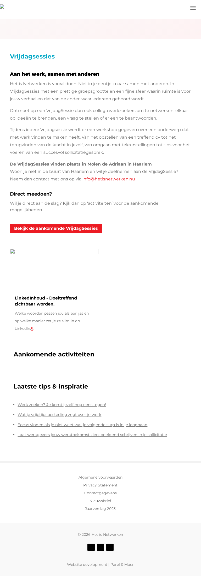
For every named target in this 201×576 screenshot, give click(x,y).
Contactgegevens (100, 493)
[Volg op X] (100, 547)
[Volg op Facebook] (91, 547)
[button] (193, 7)
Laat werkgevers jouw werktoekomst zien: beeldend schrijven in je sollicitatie (92, 434)
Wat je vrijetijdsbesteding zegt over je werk (59, 414)
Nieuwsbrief (100, 501)
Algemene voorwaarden (100, 477)
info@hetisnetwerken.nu (108, 179)
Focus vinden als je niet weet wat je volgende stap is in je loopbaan (82, 424)
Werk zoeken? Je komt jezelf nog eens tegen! (62, 404)
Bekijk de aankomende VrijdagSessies (56, 228)
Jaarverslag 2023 (100, 509)
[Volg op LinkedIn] (110, 547)
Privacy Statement (100, 485)
